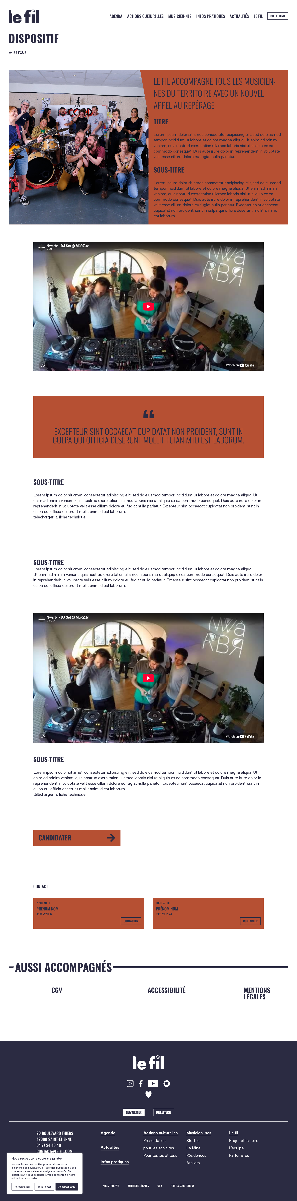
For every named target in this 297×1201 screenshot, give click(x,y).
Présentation (154, 1140)
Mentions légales (138, 1185)
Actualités (239, 16)
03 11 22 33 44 (44, 914)
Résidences (196, 1155)
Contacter (131, 921)
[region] (44, 1173)
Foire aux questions (182, 1185)
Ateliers (193, 1163)
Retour (19, 53)
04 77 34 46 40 (48, 1145)
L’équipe (236, 1148)
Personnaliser (22, 1186)
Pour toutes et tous (160, 1155)
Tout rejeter (44, 1186)
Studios (193, 1140)
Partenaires (239, 1155)
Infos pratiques (210, 16)
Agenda (115, 16)
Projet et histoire (243, 1140)
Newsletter (134, 1112)
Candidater (54, 837)
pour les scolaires (158, 1148)
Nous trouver (111, 1185)
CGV (159, 1185)
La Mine (193, 1148)
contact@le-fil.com (54, 1151)
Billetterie (277, 16)
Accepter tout (66, 1186)
